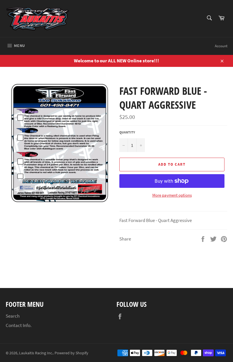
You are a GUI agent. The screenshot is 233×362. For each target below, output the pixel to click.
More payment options (172, 195)
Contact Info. (19, 325)
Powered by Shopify (71, 353)
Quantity (127, 132)
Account (221, 46)
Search (13, 316)
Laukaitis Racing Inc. (36, 353)
